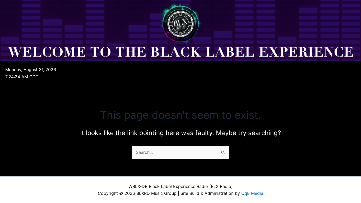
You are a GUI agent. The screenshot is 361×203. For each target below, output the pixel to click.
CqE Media (252, 193)
